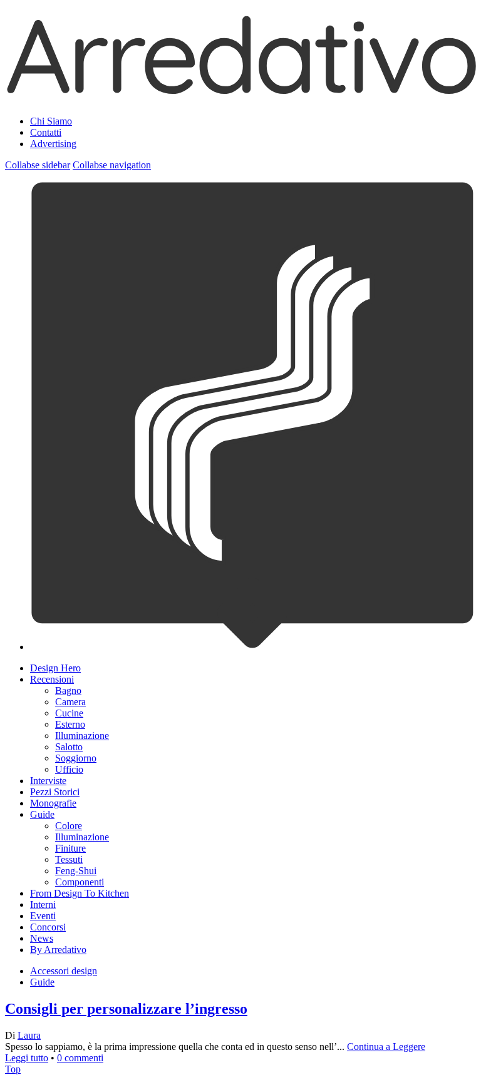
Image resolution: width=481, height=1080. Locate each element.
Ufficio (69, 769)
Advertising (53, 143)
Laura (29, 1035)
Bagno (68, 690)
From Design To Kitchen (79, 893)
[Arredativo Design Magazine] (240, 90)
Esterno (70, 724)
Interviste (48, 780)
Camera (70, 701)
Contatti (45, 132)
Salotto (69, 746)
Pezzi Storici (55, 792)
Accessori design (63, 970)
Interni (43, 904)
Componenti (79, 882)
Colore (68, 825)
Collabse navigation (112, 165)
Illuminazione (82, 735)
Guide (42, 814)
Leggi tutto (26, 1057)
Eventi (43, 915)
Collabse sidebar (37, 165)
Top (13, 1069)
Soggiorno (75, 758)
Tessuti (69, 859)
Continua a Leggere (386, 1046)
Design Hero (55, 668)
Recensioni (52, 679)
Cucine (69, 713)
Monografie (53, 803)
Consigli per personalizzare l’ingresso (126, 1009)
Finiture (70, 848)
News (41, 938)
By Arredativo (58, 949)
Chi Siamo (51, 121)
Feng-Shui (75, 870)
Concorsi (48, 927)
